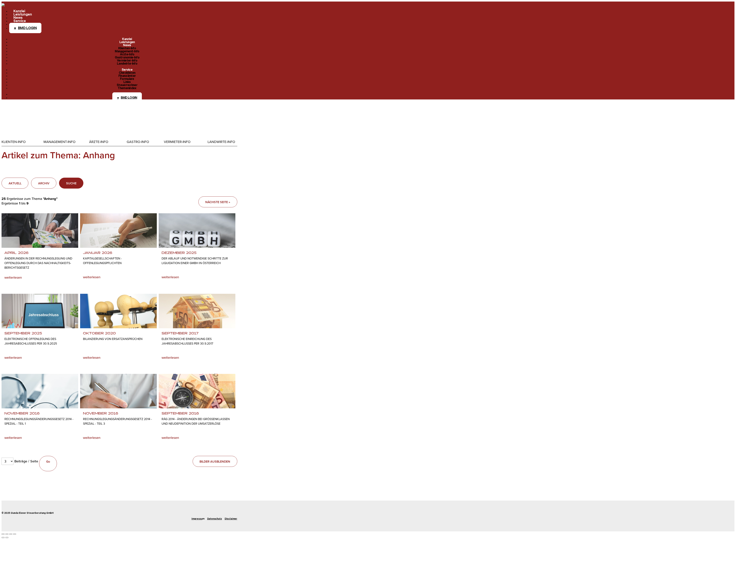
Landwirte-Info (221, 141)
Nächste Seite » (217, 202)
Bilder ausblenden (215, 461)
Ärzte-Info (98, 141)
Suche (71, 183)
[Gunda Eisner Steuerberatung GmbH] (6, 5)
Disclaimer (231, 519)
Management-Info (60, 141)
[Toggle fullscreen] (10, 534)
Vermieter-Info (177, 141)
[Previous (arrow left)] (3, 537)
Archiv (43, 183)
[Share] (6, 534)
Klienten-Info (14, 141)
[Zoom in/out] (14, 534)
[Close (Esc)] (3, 534)
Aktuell (15, 183)
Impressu (196, 519)
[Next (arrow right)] (6, 537)
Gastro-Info (138, 141)
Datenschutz (214, 519)
